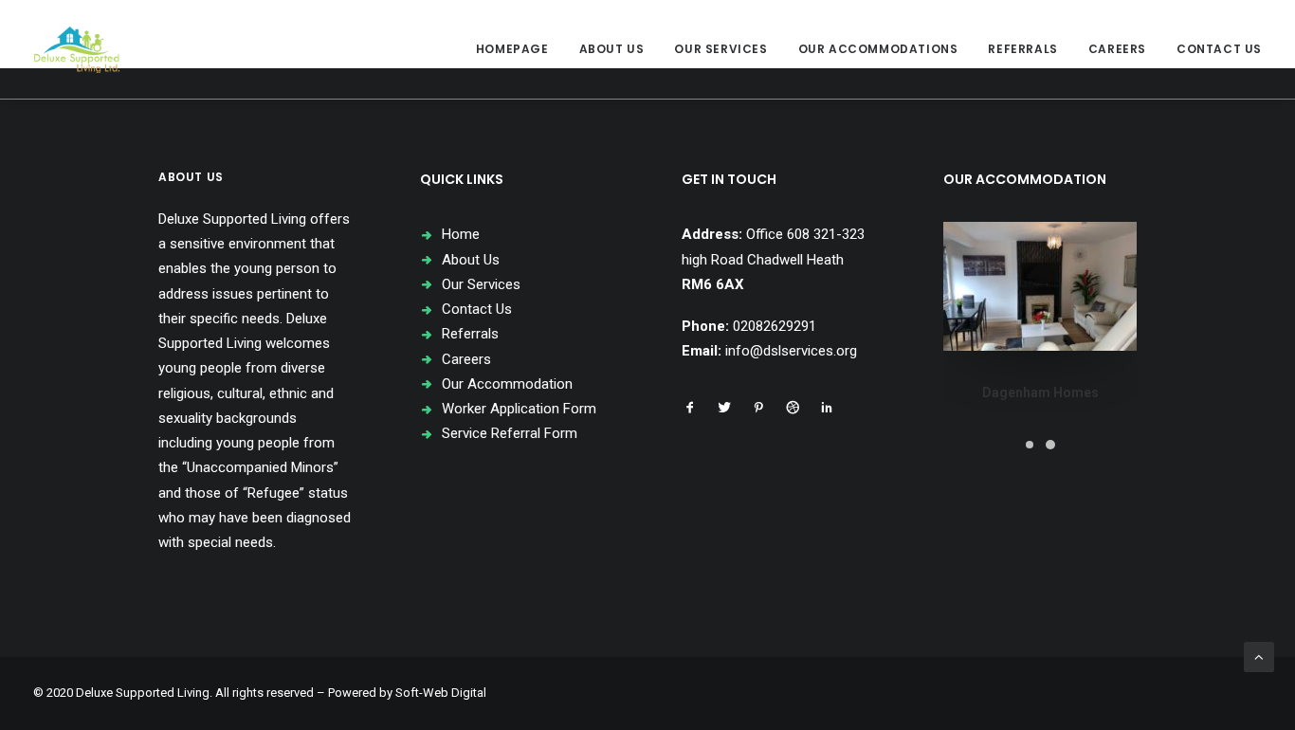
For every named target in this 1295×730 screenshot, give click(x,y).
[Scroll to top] (1259, 656)
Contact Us (1219, 49)
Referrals (1022, 49)
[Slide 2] (1050, 444)
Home (461, 234)
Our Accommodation (507, 383)
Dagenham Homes (1040, 392)
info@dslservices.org (791, 350)
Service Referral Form (509, 433)
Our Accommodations (878, 49)
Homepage (512, 49)
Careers (1117, 49)
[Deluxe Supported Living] (76, 49)
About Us (612, 49)
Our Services (720, 49)
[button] (690, 409)
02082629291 (774, 326)
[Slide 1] (1029, 444)
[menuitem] (519, 49)
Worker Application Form (519, 408)
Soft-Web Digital (440, 692)
